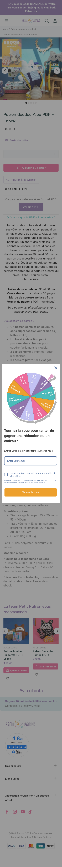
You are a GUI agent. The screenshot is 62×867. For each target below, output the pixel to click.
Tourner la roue (30, 492)
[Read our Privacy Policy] (55, 481)
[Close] (56, 368)
